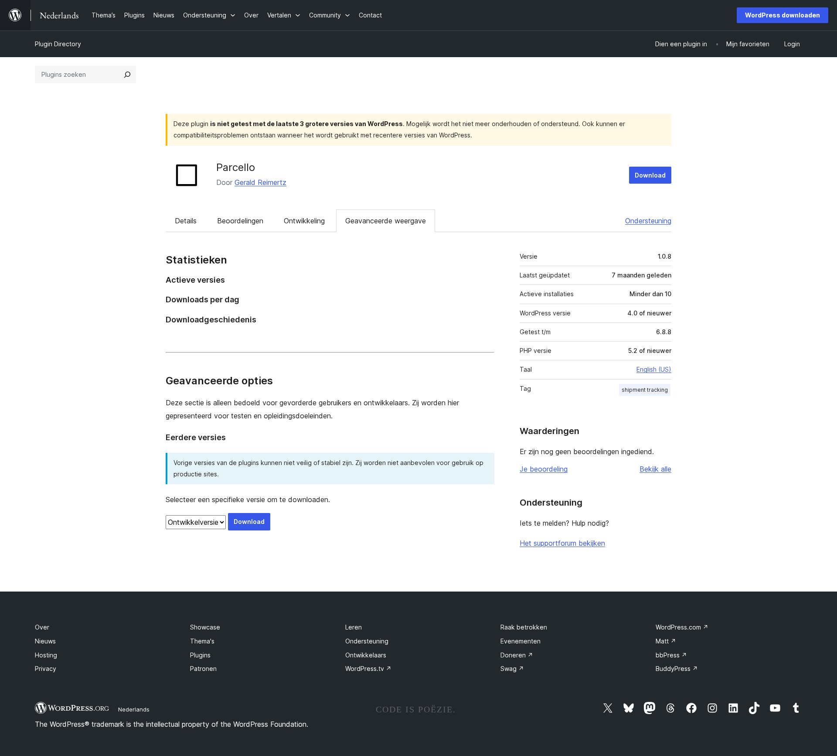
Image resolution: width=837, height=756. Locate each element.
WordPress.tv (368, 668)
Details (186, 220)
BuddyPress (677, 668)
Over (42, 627)
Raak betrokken (523, 627)
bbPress (671, 655)
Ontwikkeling (304, 220)
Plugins (200, 655)
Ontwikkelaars (365, 655)
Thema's (202, 641)
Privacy (45, 668)
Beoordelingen (240, 220)
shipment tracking (645, 390)
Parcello (235, 167)
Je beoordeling (544, 469)
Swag (512, 668)
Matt (666, 641)
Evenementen (520, 641)
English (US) (653, 369)
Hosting (46, 655)
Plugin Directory (58, 44)
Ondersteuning (648, 220)
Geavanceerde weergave (385, 220)
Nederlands (134, 709)
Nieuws (45, 641)
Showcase (205, 627)
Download (650, 175)
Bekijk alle (655, 469)
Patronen (203, 668)
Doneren (516, 655)
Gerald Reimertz (260, 182)
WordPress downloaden (782, 15)
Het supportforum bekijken (562, 543)
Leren (353, 627)
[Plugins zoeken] (127, 74)
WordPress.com (682, 627)
